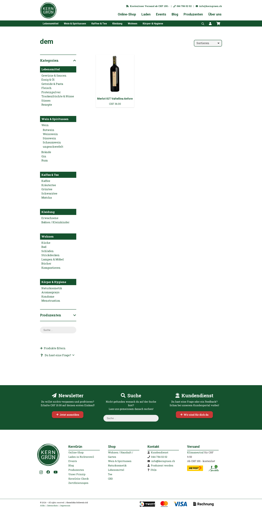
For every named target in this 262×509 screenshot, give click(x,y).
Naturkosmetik (51, 288)
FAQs (153, 469)
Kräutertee (48, 185)
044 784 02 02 (183, 6)
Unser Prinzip (76, 474)
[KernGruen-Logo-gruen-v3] (48, 10)
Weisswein (50, 134)
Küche (45, 242)
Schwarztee (49, 193)
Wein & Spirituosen (55, 119)
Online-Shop (76, 452)
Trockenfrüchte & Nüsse (57, 96)
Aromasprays (50, 292)
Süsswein (49, 138)
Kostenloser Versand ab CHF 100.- (149, 6)
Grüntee (46, 189)
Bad (43, 247)
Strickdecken (50, 255)
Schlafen (47, 251)
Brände (46, 152)
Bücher (46, 263)
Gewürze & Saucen (53, 75)
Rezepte (46, 104)
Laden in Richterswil (81, 456)
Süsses (45, 100)
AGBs (42, 505)
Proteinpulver (51, 92)
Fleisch (46, 88)
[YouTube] (55, 472)
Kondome (47, 296)
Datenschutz (52, 505)
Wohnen (47, 236)
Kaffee (45, 181)
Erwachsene (49, 218)
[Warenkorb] (218, 23)
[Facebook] (48, 472)
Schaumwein (52, 142)
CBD (110, 478)
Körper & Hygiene (53, 282)
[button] (61, 23)
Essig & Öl (48, 79)
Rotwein (48, 130)
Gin (43, 156)
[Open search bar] (202, 23)
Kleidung (48, 212)
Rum (44, 160)
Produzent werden (162, 465)
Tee (110, 474)
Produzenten (76, 469)
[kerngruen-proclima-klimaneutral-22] (213, 468)
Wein (45, 125)
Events (72, 461)
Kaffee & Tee (50, 175)
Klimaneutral (195, 452)
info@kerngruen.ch (210, 6)
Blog (71, 465)
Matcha (46, 197)
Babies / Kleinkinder (55, 222)
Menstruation (50, 300)
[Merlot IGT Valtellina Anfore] (115, 81)
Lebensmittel (50, 69)
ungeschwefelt (53, 146)
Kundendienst (159, 452)
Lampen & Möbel (52, 259)
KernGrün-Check (78, 478)
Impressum (65, 505)
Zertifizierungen (78, 482)
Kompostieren (50, 268)
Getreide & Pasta (52, 84)
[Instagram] (41, 472)
